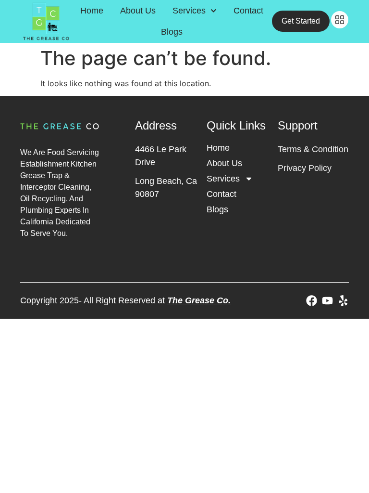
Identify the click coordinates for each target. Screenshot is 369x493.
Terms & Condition (313, 149)
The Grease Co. (199, 300)
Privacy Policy (305, 168)
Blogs (172, 32)
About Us (138, 10)
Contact (248, 10)
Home (91, 10)
